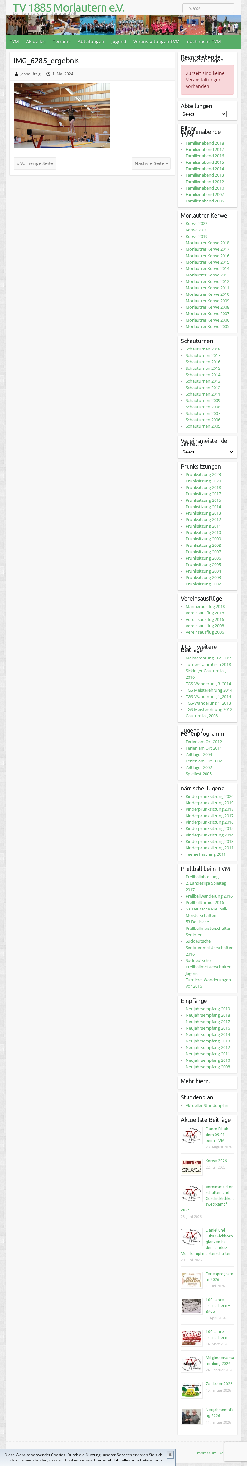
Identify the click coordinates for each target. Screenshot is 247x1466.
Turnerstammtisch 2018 (208, 664)
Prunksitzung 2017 (203, 494)
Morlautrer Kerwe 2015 (207, 262)
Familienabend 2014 (205, 169)
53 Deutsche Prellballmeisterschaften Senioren (209, 928)
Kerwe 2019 (196, 236)
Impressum (206, 1453)
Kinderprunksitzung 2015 (209, 828)
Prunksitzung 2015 (203, 500)
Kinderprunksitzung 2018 (209, 809)
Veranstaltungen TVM (156, 41)
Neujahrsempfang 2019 (208, 1009)
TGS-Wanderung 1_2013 (208, 703)
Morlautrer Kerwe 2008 (207, 307)
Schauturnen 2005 (203, 426)
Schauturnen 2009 (203, 400)
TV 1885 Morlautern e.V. (68, 7)
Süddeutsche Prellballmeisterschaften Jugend (209, 966)
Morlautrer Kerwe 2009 (207, 300)
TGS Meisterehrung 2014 (209, 690)
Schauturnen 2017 (203, 355)
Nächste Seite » (151, 163)
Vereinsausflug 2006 (205, 632)
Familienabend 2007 (205, 194)
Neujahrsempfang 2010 (208, 1060)
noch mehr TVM (204, 41)
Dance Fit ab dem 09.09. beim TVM (217, 1135)
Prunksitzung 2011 (203, 526)
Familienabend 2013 (205, 175)
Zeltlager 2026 (219, 1384)
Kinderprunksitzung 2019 (209, 803)
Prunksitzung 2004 (203, 571)
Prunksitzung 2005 (203, 564)
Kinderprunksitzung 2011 (209, 848)
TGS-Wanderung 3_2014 (208, 683)
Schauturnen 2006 (203, 420)
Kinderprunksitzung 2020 (209, 796)
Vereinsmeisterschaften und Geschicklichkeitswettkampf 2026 (207, 1198)
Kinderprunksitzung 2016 (209, 822)
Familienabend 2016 (205, 156)
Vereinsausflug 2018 (205, 613)
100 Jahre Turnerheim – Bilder (218, 1305)
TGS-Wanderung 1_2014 (208, 696)
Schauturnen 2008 (203, 407)
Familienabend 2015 (205, 162)
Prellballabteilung (202, 877)
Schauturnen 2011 (203, 394)
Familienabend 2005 (205, 201)
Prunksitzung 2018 (203, 487)
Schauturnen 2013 (203, 381)
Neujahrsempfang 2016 (208, 1028)
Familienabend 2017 (205, 149)
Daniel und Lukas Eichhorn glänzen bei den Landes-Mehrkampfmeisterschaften (207, 1242)
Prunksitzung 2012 (203, 519)
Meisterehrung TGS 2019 (209, 658)
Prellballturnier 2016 (205, 902)
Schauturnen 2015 (203, 368)
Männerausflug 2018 (205, 606)
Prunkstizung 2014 (203, 506)
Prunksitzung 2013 (203, 513)
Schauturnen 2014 (203, 375)
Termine (62, 41)
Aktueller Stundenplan (207, 1105)
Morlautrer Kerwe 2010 (207, 294)
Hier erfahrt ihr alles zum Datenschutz (128, 1460)
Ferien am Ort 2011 (204, 748)
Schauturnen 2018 (203, 349)
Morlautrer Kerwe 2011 (207, 288)
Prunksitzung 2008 (203, 545)
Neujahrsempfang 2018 (208, 1015)
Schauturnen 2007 (203, 413)
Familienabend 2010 (205, 188)
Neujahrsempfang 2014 (208, 1034)
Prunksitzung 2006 (203, 558)
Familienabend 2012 (205, 181)
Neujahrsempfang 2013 (208, 1041)
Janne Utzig (30, 74)
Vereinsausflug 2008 (205, 626)
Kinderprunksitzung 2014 (209, 835)
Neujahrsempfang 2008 (208, 1066)
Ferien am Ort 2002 (204, 761)
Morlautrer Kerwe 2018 (207, 243)
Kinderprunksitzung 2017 (209, 815)
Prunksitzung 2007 (203, 552)
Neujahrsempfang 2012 (208, 1047)
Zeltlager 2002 (199, 767)
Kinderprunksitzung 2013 (209, 841)
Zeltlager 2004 (199, 754)
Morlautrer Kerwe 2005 (207, 326)
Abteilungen (91, 41)
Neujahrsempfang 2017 (208, 1021)
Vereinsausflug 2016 (205, 619)
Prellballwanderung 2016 (209, 896)
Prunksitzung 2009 (203, 539)
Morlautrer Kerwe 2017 (207, 249)
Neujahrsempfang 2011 (208, 1054)
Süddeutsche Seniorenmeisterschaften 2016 (209, 947)
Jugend (118, 41)
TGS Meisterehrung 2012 (209, 709)
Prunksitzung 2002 (203, 584)
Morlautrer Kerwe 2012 (207, 281)
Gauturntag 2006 (202, 716)
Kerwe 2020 (196, 230)
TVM (14, 41)
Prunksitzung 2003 (203, 577)
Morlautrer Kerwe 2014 (207, 268)
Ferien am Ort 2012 (204, 741)
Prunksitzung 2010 (203, 532)
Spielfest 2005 (199, 774)
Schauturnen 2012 (203, 387)
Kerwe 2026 (216, 1161)
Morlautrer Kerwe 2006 (207, 320)
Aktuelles (36, 41)
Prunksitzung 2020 (203, 481)
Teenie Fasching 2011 (206, 854)
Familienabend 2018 (205, 143)
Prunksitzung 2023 (203, 474)
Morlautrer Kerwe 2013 (207, 275)
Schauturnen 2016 (203, 362)
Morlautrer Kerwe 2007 (207, 313)
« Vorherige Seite (35, 163)
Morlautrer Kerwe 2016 (207, 255)
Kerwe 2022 (196, 223)
